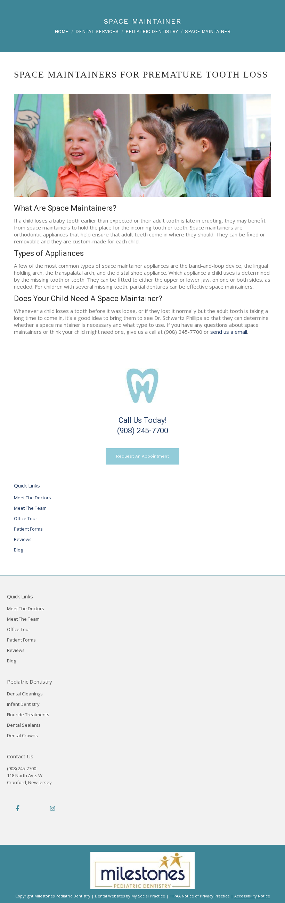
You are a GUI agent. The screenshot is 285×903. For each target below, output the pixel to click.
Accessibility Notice (252, 895)
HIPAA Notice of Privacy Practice (200, 895)
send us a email (228, 331)
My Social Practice (147, 895)
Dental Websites (110, 895)
